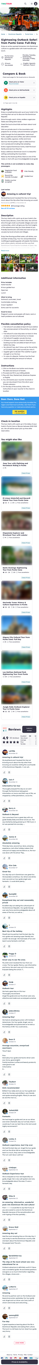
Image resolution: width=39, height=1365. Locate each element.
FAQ (25, 1355)
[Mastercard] (20, 1358)
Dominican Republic (15, 34)
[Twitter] (6, 1358)
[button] (33, 4)
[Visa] (25, 1358)
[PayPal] (36, 1358)
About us (9, 1355)
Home (3, 34)
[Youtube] (15, 1358)
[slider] (5, 205)
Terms (15, 1355)
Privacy (20, 1355)
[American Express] (31, 1358)
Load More (19, 1343)
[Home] (6, 4)
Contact (29, 1355)
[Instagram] (11, 1358)
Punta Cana (29, 34)
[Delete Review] (9, 772)
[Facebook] (2, 1358)
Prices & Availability (19, 1362)
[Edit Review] (4, 772)
